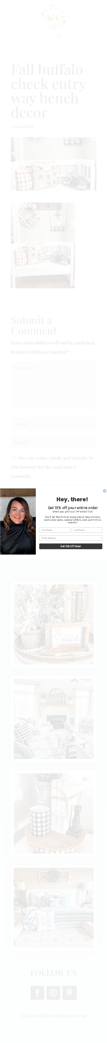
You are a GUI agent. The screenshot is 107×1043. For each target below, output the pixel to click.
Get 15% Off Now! (70, 546)
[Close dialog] (104, 491)
